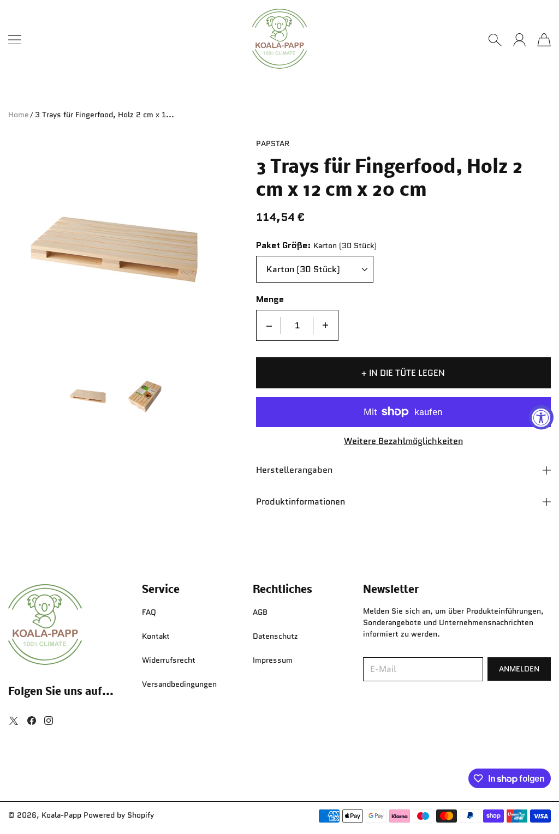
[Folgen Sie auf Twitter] (13, 720)
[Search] (495, 39)
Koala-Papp (61, 814)
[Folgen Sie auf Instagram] (48, 720)
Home (18, 114)
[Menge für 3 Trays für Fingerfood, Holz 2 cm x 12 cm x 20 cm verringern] (269, 325)
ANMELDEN (519, 668)
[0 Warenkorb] (544, 39)
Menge (270, 299)
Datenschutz (275, 636)
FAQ (149, 612)
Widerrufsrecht (168, 660)
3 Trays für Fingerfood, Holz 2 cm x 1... (104, 114)
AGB (260, 612)
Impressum (273, 660)
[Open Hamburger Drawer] (14, 39)
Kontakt (156, 636)
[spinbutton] (297, 325)
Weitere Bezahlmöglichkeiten (403, 441)
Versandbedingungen (179, 684)
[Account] (519, 39)
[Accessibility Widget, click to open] (541, 417)
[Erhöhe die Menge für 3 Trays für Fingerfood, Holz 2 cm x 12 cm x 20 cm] (325, 325)
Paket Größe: (283, 245)
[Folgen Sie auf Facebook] (31, 720)
